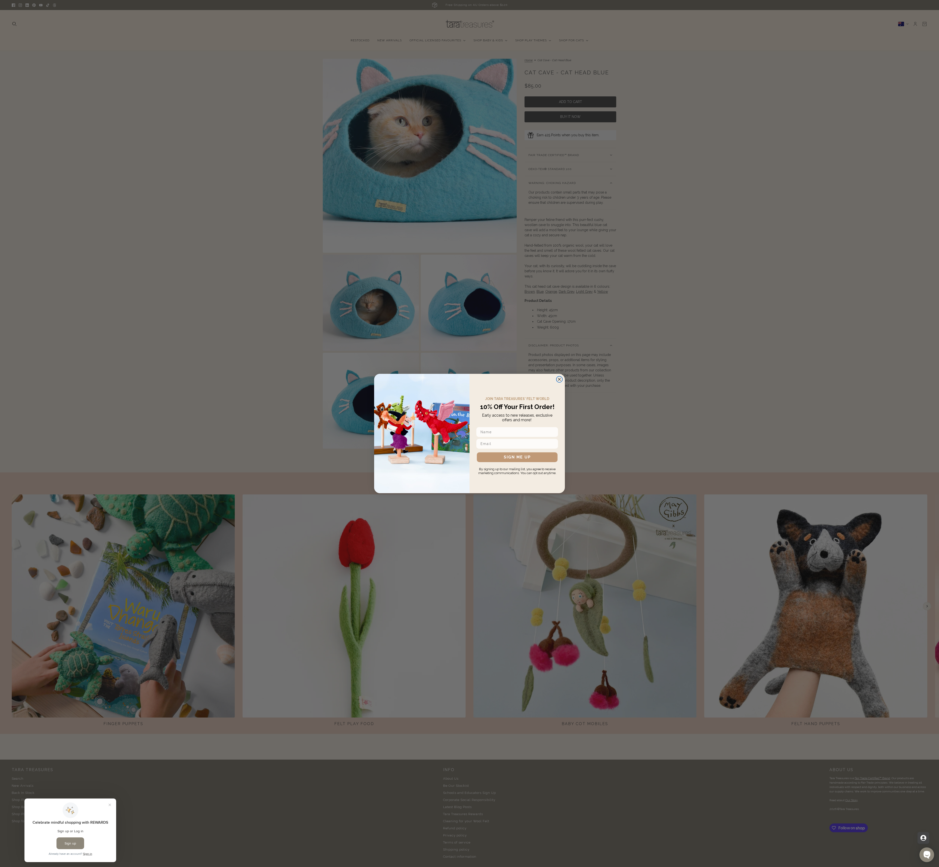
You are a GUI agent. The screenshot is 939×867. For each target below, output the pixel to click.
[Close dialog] (559, 379)
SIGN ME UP (517, 457)
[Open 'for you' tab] (923, 838)
